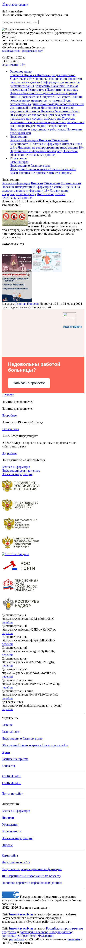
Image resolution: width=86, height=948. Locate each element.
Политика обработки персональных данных (32, 882)
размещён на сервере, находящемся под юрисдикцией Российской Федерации (37, 933)
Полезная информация (46, 144)
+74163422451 (11, 776)
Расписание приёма (32, 172)
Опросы (66, 172)
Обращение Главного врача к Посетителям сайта (35, 745)
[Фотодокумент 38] (47, 270)
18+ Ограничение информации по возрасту (35, 192)
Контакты (53, 172)
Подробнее (9, 415)
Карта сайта (10, 855)
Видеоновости (20, 144)
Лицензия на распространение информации (41, 188)
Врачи (14, 172)
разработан (16, 939)
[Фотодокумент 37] (17, 270)
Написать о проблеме (29, 383)
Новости (33, 303)
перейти (7, 622)
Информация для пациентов (21, 470)
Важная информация (24, 140)
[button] (21, 71)
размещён (73, 939)
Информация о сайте (47, 187)
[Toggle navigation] (3, 2)
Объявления (60, 140)
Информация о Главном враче (22, 738)
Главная (20, 303)
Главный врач (19, 162)
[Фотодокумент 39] (17, 301)
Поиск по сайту (12, 793)
